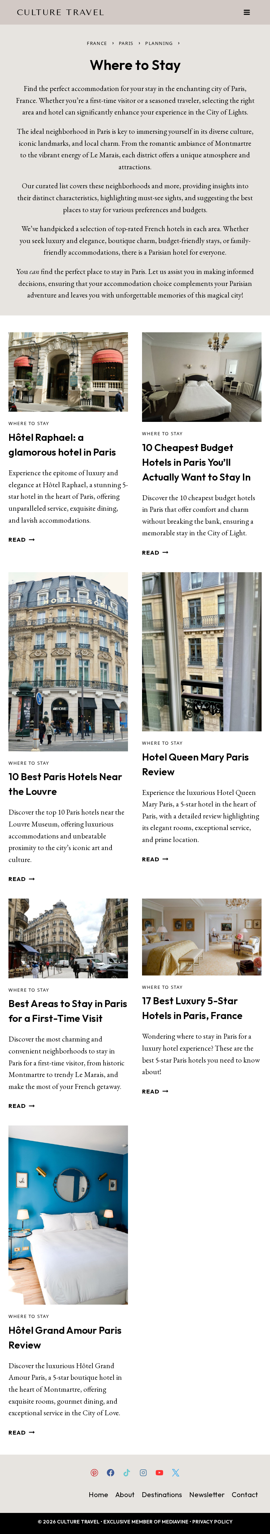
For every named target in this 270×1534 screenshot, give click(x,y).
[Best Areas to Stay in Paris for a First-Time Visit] (68, 938)
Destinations (162, 1494)
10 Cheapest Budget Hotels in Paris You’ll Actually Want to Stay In (196, 462)
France (97, 43)
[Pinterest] (94, 1472)
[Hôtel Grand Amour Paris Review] (68, 1215)
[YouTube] (159, 1472)
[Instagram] (143, 1472)
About (125, 1494)
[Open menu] (246, 12)
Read (17, 539)
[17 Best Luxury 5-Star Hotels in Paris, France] (202, 937)
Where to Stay (28, 423)
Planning (159, 43)
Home (98, 1494)
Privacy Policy (212, 1522)
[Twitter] (175, 1472)
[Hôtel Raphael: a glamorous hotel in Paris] (68, 372)
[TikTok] (127, 1472)
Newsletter (207, 1494)
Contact (245, 1494)
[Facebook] (110, 1472)
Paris (126, 43)
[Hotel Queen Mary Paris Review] (202, 651)
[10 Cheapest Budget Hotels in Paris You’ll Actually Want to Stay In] (202, 377)
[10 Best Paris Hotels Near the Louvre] (68, 661)
